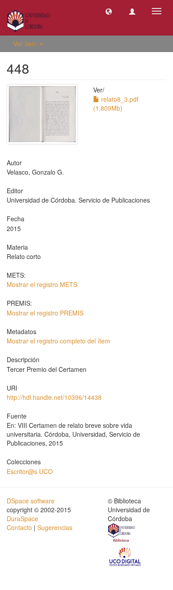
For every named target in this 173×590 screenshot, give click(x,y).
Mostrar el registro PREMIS (45, 312)
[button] (109, 11)
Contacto (19, 527)
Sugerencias (54, 527)
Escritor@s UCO (30, 471)
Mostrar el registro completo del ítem (58, 340)
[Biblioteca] (122, 533)
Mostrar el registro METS (42, 284)
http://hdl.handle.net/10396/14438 (54, 397)
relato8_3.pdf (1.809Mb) (115, 103)
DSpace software (31, 500)
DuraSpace (22, 518)
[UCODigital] (125, 555)
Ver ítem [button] (26, 43)
